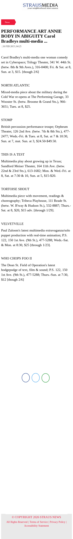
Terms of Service (39, 522)
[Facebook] (26, 377)
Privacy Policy (57, 522)
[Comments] (46, 377)
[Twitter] (36, 377)
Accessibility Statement (36, 525)
